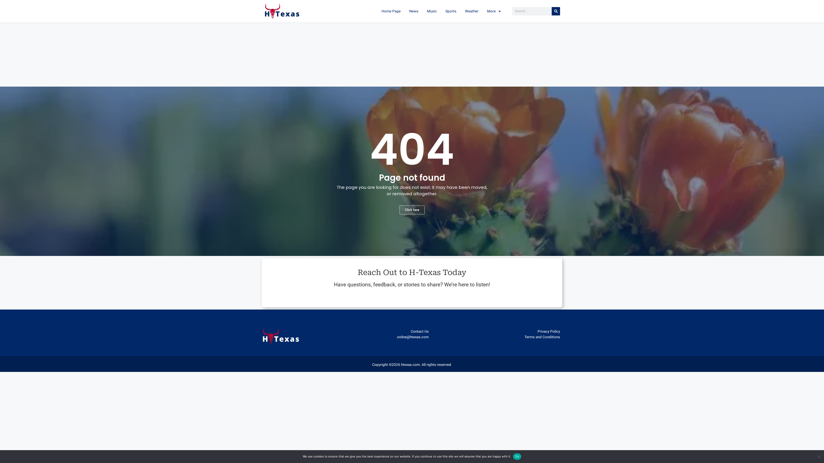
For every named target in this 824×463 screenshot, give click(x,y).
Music (432, 11)
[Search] (556, 11)
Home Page (391, 11)
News (413, 11)
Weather (472, 11)
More (491, 11)
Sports (450, 11)
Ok (517, 456)
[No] (818, 456)
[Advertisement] (412, 54)
